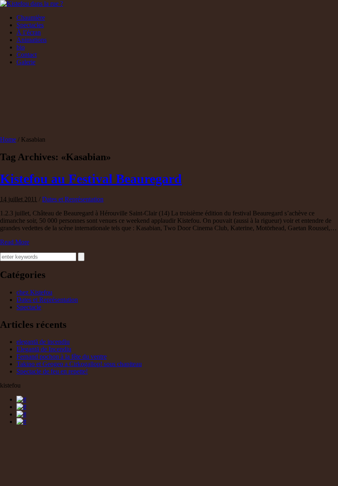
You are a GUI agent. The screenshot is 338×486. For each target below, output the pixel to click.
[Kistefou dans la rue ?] (31, 3)
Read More (14, 241)
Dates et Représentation (72, 199)
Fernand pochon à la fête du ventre (61, 356)
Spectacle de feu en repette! (52, 371)
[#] (21, 399)
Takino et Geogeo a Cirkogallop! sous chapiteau (79, 363)
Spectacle (28, 307)
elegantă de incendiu (43, 341)
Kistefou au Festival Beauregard (91, 178)
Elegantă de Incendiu (43, 349)
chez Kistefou (34, 292)
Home (8, 139)
